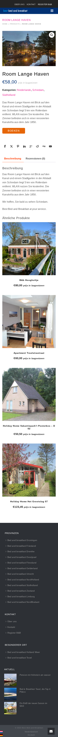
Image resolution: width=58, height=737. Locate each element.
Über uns (12, 621)
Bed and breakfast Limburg (21, 596)
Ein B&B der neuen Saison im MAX (33, 704)
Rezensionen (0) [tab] (35, 158)
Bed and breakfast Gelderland (22, 568)
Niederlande (24, 90)
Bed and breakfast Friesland (21, 546)
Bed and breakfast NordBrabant (23, 602)
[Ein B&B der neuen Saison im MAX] (10, 708)
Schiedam (38, 90)
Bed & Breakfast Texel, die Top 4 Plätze (35, 690)
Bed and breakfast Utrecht (20, 574)
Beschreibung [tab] (12, 158)
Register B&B (14, 633)
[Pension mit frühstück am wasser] (10, 680)
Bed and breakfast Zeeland (21, 591)
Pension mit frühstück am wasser (35, 675)
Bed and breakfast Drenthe (21, 551)
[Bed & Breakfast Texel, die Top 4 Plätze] (10, 694)
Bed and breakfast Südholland (22, 585)
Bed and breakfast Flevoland (21, 562)
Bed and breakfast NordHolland (23, 579)
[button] (51, 35)
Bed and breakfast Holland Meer (23, 652)
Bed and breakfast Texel (19, 657)
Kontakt (11, 627)
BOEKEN (14, 130)
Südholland (8, 95)
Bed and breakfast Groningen (22, 540)
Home (5, 24)
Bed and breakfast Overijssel (22, 557)
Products (15, 24)
